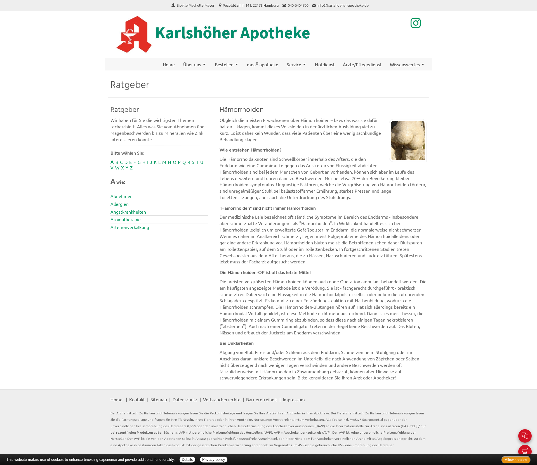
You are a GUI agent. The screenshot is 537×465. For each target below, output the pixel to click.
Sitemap (158, 399)
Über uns (192, 64)
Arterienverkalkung (129, 227)
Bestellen (224, 64)
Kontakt (137, 399)
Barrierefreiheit (261, 399)
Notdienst (325, 64)
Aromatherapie (125, 219)
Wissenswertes (405, 64)
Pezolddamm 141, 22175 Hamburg (251, 5)
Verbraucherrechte (222, 399)
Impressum (294, 399)
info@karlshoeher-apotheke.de (343, 5)
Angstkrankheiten (128, 211)
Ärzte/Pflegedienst (362, 64)
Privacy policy (213, 459)
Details (187, 459)
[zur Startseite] (241, 34)
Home (169, 64)
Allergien (119, 204)
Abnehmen (121, 196)
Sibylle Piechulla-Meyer (196, 5)
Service (294, 64)
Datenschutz (185, 399)
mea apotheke (262, 64)
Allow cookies (516, 460)
